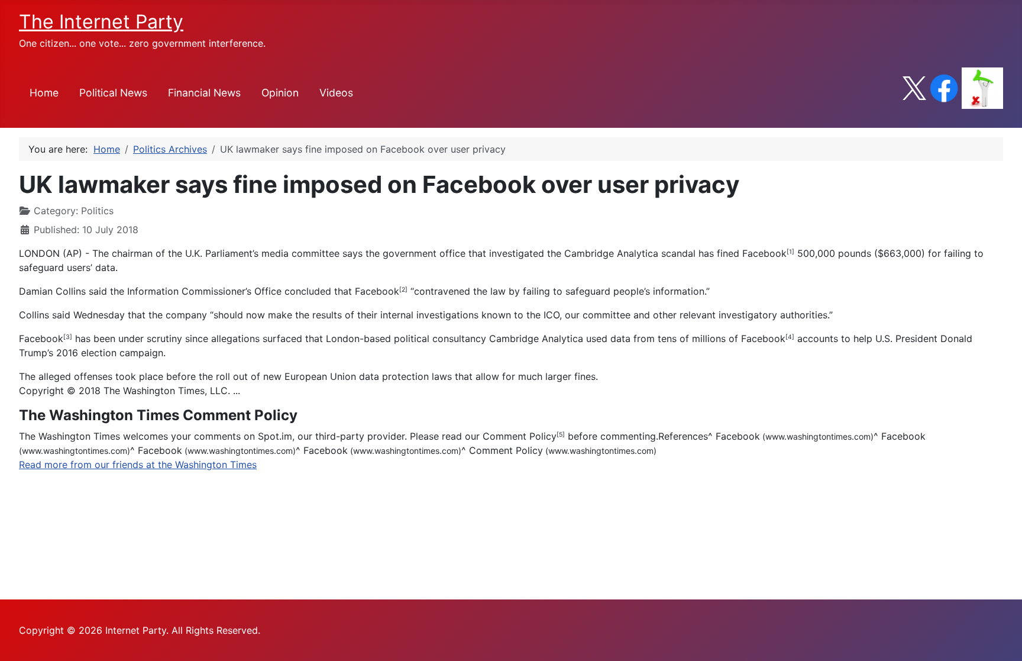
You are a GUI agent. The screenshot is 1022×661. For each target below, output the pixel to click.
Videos (336, 92)
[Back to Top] (1001, 639)
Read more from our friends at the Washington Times (138, 464)
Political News (113, 92)
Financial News (204, 92)
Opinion (280, 92)
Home (44, 92)
